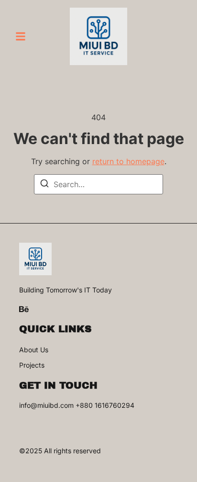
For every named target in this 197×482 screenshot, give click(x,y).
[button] (20, 36)
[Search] (44, 185)
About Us (33, 350)
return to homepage (128, 161)
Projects (31, 365)
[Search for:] (98, 184)
